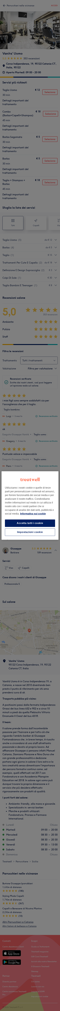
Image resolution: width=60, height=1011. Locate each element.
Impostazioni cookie (30, 532)
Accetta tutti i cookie (30, 523)
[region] (30, 505)
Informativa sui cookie (33, 513)
